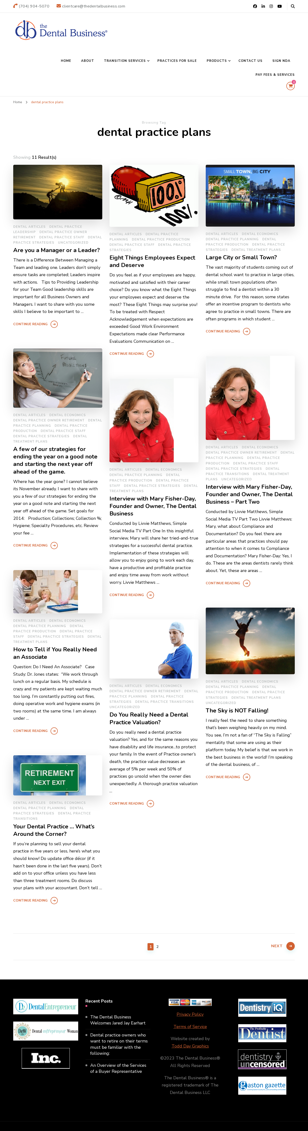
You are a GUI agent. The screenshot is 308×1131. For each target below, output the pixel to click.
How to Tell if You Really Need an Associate (55, 653)
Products (217, 61)
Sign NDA (281, 61)
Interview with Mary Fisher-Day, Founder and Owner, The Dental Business (153, 506)
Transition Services (125, 61)
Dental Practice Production (161, 239)
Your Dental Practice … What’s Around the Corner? (54, 830)
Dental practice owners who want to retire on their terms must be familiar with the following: (119, 1044)
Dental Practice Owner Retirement (48, 420)
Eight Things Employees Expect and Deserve (152, 261)
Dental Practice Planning (232, 239)
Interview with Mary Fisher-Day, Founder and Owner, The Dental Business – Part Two (249, 494)
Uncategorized (73, 243)
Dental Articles (29, 227)
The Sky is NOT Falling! (237, 710)
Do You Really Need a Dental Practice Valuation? (148, 718)
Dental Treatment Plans (256, 250)
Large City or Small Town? (241, 257)
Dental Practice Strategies (41, 436)
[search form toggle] (293, 6)
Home (66, 61)
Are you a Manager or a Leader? (56, 250)
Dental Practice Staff (61, 237)
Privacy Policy (190, 1014)
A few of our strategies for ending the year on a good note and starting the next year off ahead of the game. (55, 460)
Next (277, 946)
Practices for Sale (177, 61)
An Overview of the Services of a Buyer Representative (118, 1068)
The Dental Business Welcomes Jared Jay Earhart (118, 1020)
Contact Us (250, 61)
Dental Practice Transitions (164, 702)
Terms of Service (190, 1026)
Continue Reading (30, 324)
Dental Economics (260, 234)
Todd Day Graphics (190, 1046)
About (87, 61)
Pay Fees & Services (275, 75)
